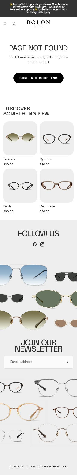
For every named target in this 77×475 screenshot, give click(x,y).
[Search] (14, 23)
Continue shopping (38, 78)
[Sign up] (66, 362)
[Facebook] (34, 244)
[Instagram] (42, 244)
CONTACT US (16, 467)
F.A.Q (65, 467)
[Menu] (5, 23)
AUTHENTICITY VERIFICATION (43, 467)
